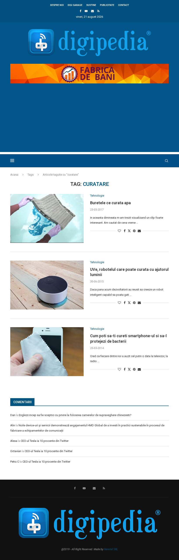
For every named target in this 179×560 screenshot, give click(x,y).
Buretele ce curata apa (110, 202)
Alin (12, 425)
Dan (12, 415)
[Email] (92, 11)
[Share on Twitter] (129, 231)
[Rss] (98, 11)
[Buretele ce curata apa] (47, 218)
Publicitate (107, 5)
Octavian (15, 451)
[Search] (166, 160)
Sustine (91, 5)
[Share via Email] (139, 231)
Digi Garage (75, 5)
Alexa (13, 440)
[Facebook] (80, 11)
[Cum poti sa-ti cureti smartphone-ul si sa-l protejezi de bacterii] (47, 351)
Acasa (14, 174)
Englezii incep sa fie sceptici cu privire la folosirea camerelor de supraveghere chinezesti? (75, 415)
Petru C (14, 461)
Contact (123, 5)
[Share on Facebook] (125, 231)
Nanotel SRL (111, 549)
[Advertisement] (89, 121)
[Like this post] (119, 231)
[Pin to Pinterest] (134, 231)
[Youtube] (86, 11)
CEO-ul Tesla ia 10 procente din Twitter (45, 440)
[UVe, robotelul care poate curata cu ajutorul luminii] (47, 285)
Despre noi (57, 5)
